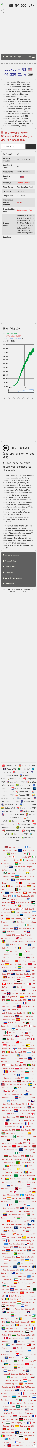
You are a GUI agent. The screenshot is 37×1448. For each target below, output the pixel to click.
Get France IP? (18, 1205)
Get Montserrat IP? (16, 1312)
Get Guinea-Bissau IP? (20, 1179)
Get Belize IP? (22, 902)
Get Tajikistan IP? (25, 1335)
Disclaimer (9, 572)
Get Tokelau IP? (27, 1432)
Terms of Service (12, 555)
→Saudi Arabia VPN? (20, 821)
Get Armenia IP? (18, 1250)
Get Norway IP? (26, 1036)
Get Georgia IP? (18, 1065)
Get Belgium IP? (18, 886)
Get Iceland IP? (16, 1410)
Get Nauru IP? (24, 1267)
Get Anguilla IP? (26, 1228)
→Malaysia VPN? (11, 805)
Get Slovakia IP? (16, 1091)
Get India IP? (18, 1198)
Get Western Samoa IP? (22, 1445)
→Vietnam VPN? (22, 772)
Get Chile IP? (27, 1257)
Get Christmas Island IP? (18, 1328)
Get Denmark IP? (16, 1338)
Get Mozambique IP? (16, 1286)
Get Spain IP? (27, 1020)
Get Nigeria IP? (26, 1153)
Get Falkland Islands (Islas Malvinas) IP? (18, 1374)
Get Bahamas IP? (16, 1364)
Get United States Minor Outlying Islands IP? (17, 1413)
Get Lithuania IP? (26, 1367)
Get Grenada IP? (23, 912)
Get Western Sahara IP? (18, 1039)
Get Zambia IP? (27, 1163)
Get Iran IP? (16, 951)
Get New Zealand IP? (25, 974)
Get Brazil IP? (18, 854)
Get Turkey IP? (23, 1146)
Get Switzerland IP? (16, 984)
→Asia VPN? (11, 769)
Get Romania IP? (27, 1325)
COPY (30, 74)
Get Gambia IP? (27, 1130)
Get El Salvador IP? (25, 1029)
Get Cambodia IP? (22, 1289)
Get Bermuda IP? (27, 938)
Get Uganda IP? (26, 1426)
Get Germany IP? (18, 919)
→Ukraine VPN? (29, 805)
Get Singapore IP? (16, 1046)
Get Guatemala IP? (25, 896)
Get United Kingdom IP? (22, 993)
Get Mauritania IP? (20, 1377)
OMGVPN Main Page (13, 57)
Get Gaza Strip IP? (16, 899)
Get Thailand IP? (18, 1351)
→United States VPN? (14, 814)
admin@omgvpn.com (13, 578)
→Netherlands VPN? (22, 788)
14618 (19, 202)
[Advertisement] (18, 34)
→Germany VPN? (28, 766)
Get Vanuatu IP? (18, 1000)
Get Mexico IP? (16, 1033)
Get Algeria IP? (26, 870)
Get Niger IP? (28, 1302)
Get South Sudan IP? (20, 1322)
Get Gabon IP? (28, 967)
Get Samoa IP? (28, 1007)
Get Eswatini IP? (26, 928)
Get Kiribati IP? (16, 1231)
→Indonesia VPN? (12, 831)
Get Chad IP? (28, 948)
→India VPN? (9, 808)
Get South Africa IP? (16, 1133)
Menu (30, 57)
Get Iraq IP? (29, 1436)
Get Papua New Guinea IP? (22, 1309)
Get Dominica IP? (16, 873)
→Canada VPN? (15, 779)
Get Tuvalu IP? (16, 1439)
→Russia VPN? (24, 795)
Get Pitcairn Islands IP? (22, 1120)
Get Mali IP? (11, 1436)
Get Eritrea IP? (22, 1315)
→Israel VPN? (25, 798)
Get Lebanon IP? (16, 1260)
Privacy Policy (10, 561)
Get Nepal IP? (23, 1192)
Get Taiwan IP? (27, 1042)
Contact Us (9, 584)
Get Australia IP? (16, 971)
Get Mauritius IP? (18, 964)
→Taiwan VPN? (29, 811)
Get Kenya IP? (28, 1081)
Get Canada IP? (23, 857)
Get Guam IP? (15, 893)
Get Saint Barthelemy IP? (22, 1241)
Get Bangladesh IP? (16, 932)
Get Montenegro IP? (16, 1429)
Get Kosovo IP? (16, 1358)
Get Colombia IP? (26, 1283)
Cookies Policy (10, 566)
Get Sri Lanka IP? (16, 977)
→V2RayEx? (25, 769)
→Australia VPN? (17, 782)
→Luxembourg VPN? (27, 808)
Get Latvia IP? (16, 847)
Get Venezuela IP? (16, 1215)
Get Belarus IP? (16, 1156)
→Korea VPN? (23, 792)
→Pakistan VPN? (20, 834)
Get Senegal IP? (18, 1052)
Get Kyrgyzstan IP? (20, 1221)
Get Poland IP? (26, 1068)
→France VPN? (25, 824)
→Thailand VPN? (11, 811)
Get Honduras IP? (16, 1371)
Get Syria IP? (27, 980)
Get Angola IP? (18, 1140)
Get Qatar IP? (12, 997)
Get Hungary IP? (18, 1423)
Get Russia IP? (18, 1185)
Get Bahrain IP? (16, 1124)
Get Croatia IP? (27, 1354)
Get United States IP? (16, 1085)
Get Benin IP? (16, 1166)
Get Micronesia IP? (20, 1101)
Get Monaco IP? (13, 1237)
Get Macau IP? (27, 1406)
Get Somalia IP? (16, 1244)
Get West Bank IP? (26, 1361)
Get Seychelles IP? (26, 1234)
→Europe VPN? (29, 801)
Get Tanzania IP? (26, 1088)
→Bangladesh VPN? (27, 827)
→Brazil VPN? (24, 785)
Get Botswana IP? (18, 945)
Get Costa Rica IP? (20, 1114)
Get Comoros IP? (18, 1345)
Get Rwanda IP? (23, 1397)
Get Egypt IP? (12, 1306)
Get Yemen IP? (24, 1416)
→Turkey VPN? (11, 766)
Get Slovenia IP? (16, 1023)
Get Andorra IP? (16, 1072)
